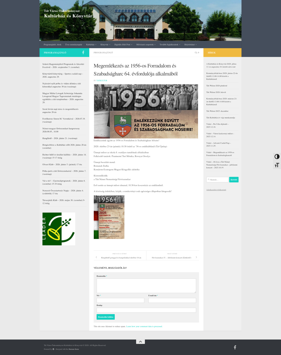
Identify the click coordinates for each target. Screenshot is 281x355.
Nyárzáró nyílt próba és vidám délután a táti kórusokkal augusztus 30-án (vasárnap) (61, 85)
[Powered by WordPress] (53, 349)
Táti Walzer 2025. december (217, 111)
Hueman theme (74, 349)
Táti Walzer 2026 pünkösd (216, 85)
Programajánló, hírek (52, 44)
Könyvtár (104, 44)
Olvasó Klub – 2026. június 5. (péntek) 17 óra (62, 164)
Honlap (99, 305)
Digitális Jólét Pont (122, 44)
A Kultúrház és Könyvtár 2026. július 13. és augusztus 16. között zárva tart (221, 65)
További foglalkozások (169, 44)
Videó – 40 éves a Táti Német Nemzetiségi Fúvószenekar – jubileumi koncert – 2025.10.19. (221, 164)
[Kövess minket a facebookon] (83, 52)
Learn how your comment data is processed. (144, 326)
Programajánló (103, 52)
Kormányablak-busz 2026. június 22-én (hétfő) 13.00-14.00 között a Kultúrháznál (222, 76)
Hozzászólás (102, 276)
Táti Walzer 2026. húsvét (216, 92)
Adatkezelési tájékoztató (216, 189)
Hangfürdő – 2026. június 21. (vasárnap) (59, 138)
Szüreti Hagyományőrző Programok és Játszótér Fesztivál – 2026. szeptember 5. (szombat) (63, 65)
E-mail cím (153, 295)
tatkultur (101, 80)
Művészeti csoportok (145, 44)
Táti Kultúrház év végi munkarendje (220, 117)
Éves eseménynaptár (73, 44)
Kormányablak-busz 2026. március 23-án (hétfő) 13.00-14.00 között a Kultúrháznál (221, 101)
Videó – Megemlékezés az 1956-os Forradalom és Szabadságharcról (220, 154)
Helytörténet (189, 44)
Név (99, 295)
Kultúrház (90, 44)
